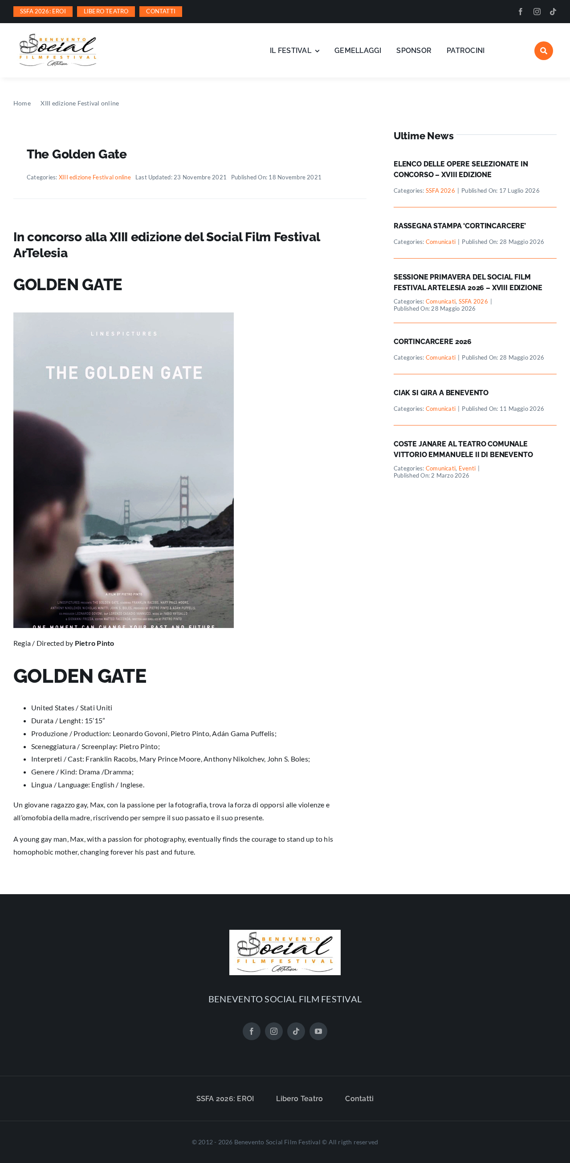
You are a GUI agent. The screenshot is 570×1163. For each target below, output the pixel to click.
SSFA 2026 (440, 190)
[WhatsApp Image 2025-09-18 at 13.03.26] (57, 35)
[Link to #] (543, 50)
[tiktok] (553, 11)
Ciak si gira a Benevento (441, 393)
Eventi (467, 468)
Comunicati (441, 241)
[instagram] (537, 11)
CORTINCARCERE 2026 (433, 341)
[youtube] (318, 1031)
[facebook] (520, 11)
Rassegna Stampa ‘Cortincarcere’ (460, 226)
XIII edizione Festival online (95, 177)
